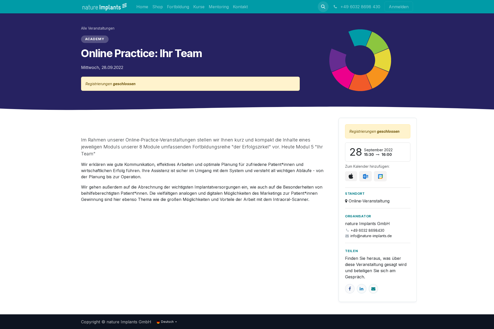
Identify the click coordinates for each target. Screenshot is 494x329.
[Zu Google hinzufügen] (380, 176)
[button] (323, 6)
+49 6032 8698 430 (359, 6)
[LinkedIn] (361, 289)
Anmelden (399, 6)
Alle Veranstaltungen (97, 28)
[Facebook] (350, 289)
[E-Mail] (373, 289)
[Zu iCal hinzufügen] (351, 176)
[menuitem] (142, 6)
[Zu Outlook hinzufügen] (365, 176)
